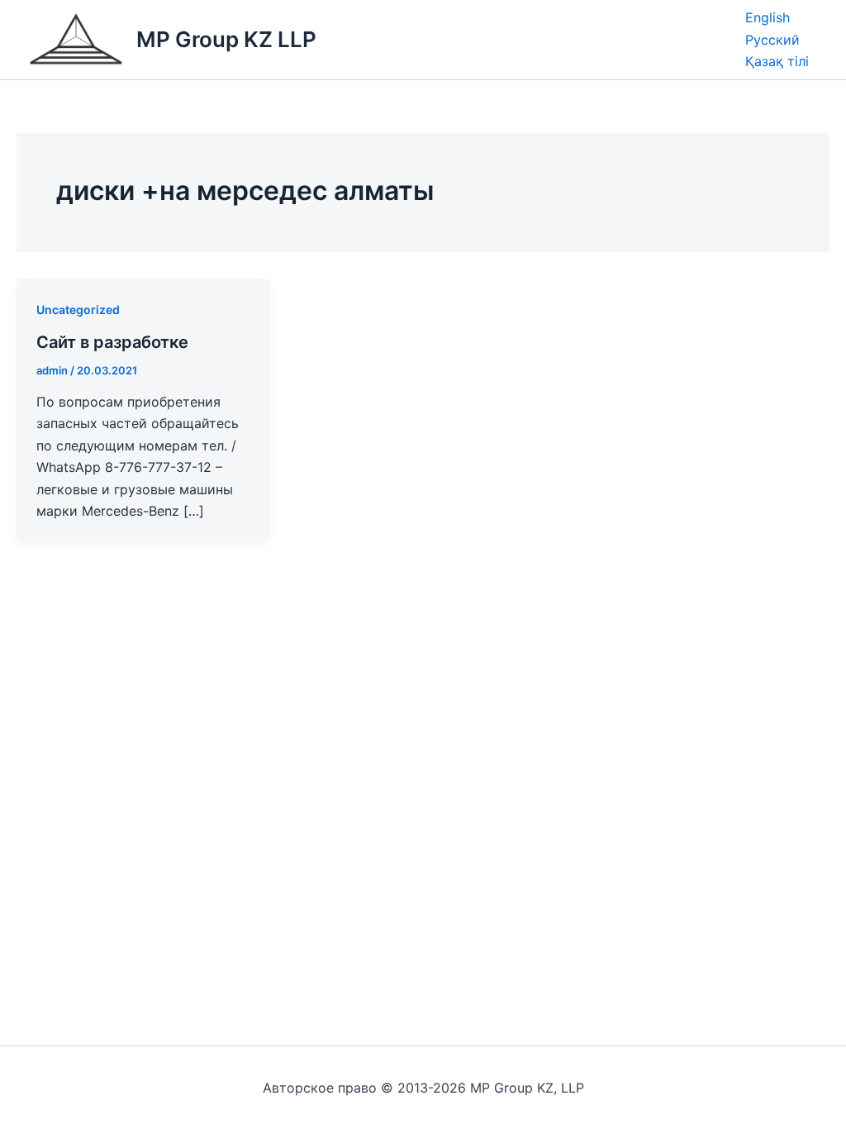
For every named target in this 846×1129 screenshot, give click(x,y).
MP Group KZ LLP (226, 39)
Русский (772, 39)
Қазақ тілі (777, 61)
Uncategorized (78, 309)
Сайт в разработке (112, 342)
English (767, 17)
